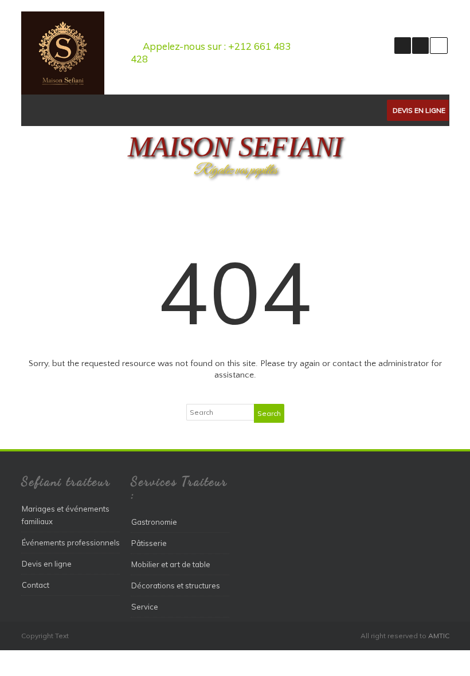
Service (144, 606)
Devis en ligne (419, 110)
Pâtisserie (149, 543)
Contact (35, 584)
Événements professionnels (71, 542)
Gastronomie (154, 521)
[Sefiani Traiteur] (62, 92)
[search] (439, 45)
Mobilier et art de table (170, 564)
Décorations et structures (175, 585)
